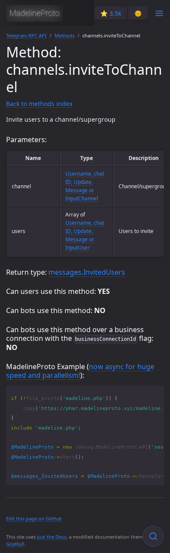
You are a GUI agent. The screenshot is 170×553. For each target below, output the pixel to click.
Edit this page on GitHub (34, 518)
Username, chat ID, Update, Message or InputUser (84, 235)
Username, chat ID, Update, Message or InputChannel (84, 186)
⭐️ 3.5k (110, 13)
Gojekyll (15, 543)
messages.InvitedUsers (86, 272)
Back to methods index (39, 104)
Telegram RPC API (26, 35)
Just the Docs (51, 536)
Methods (64, 35)
